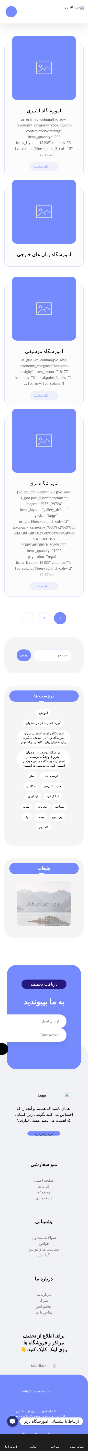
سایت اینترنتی (52, 786)
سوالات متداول (44, 1237)
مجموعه (44, 1192)
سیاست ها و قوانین (43, 1249)
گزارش (44, 1255)
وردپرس (57, 817)
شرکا (44, 1300)
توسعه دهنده (50, 776)
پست (40, 817)
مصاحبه (59, 806)
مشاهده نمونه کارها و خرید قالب (30, 1416)
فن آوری (33, 796)
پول (27, 817)
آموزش (43, 713)
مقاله (26, 806)
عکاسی (30, 786)
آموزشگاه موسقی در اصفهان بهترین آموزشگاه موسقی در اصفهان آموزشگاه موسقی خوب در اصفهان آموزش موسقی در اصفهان (43, 759)
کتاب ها (44, 1186)
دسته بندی (43, 1198)
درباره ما (44, 1295)
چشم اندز (44, 1306)
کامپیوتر (43, 827)
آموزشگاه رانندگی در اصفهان (43, 723)
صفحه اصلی (44, 1180)
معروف (42, 806)
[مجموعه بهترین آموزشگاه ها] (69, 8)
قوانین (44, 1243)
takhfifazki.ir (41, 1365)
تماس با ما (43, 1312)
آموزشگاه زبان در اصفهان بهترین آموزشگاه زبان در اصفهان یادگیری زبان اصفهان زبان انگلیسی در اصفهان (43, 738)
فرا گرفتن (53, 796)
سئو (32, 776)
